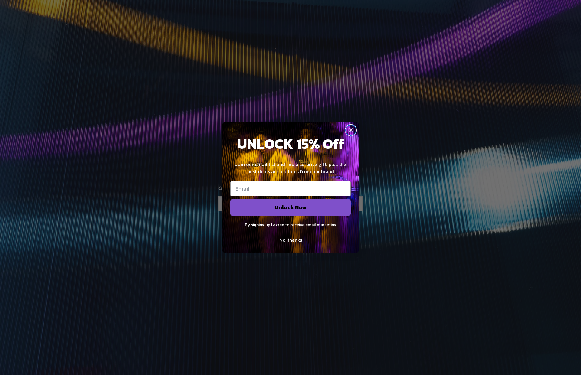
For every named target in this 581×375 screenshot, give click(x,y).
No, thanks (290, 239)
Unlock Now (290, 207)
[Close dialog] (351, 130)
